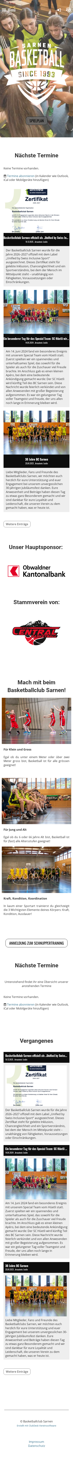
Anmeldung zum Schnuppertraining (36, 943)
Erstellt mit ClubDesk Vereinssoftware (36, 1425)
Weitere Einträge (17, 524)
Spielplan (36, 120)
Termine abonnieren (21, 176)
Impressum (36, 1442)
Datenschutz (36, 1446)
